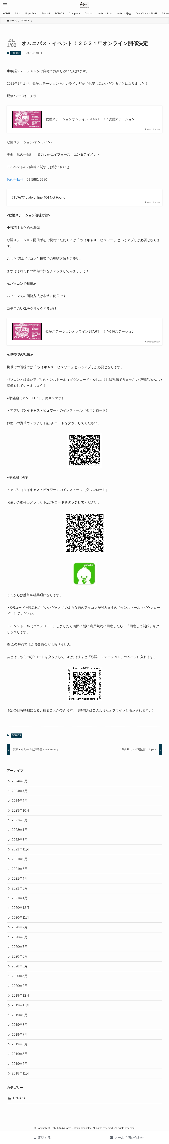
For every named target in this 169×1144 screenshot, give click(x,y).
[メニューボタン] (5, 5)
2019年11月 (20, 1005)
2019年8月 (20, 1024)
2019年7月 (20, 1034)
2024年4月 (20, 800)
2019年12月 (20, 995)
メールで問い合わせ (129, 1137)
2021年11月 (20, 849)
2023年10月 (20, 810)
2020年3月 (20, 976)
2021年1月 (20, 898)
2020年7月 (20, 947)
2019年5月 (20, 1044)
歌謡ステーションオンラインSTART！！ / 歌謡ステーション (90, 119)
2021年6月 (20, 869)
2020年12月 (20, 907)
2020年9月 (20, 927)
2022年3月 (20, 839)
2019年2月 (20, 1063)
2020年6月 (20, 956)
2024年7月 (20, 791)
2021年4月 (20, 878)
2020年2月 (20, 986)
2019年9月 (20, 1015)
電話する (44, 1137)
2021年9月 (20, 859)
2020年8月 (20, 937)
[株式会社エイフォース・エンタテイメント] (84, 5)
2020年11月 (20, 917)
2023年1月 (20, 830)
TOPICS (16, 53)
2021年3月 (20, 888)
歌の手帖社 (15, 179)
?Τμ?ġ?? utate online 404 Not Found (38, 197)
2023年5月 (20, 820)
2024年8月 (20, 781)
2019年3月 (20, 1054)
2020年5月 (20, 966)
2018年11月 (20, 1073)
